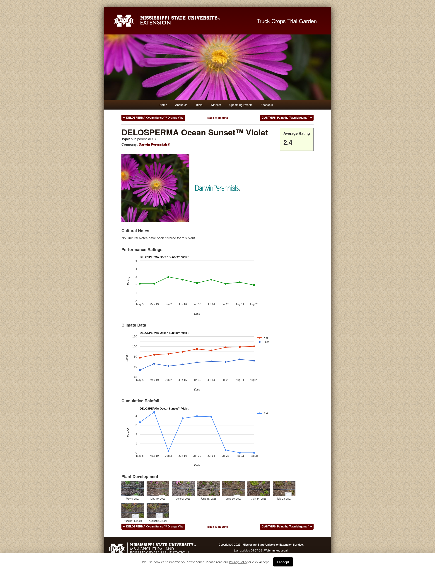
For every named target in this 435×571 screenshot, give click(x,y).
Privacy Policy (238, 562)
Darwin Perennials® (154, 144)
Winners (215, 104)
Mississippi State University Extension (180, 20)
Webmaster (271, 550)
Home (163, 104)
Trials (199, 104)
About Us (181, 104)
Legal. (284, 550)
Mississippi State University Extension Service (273, 544)
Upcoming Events (241, 104)
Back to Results (217, 118)
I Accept (283, 562)
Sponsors (267, 104)
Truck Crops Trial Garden (287, 21)
